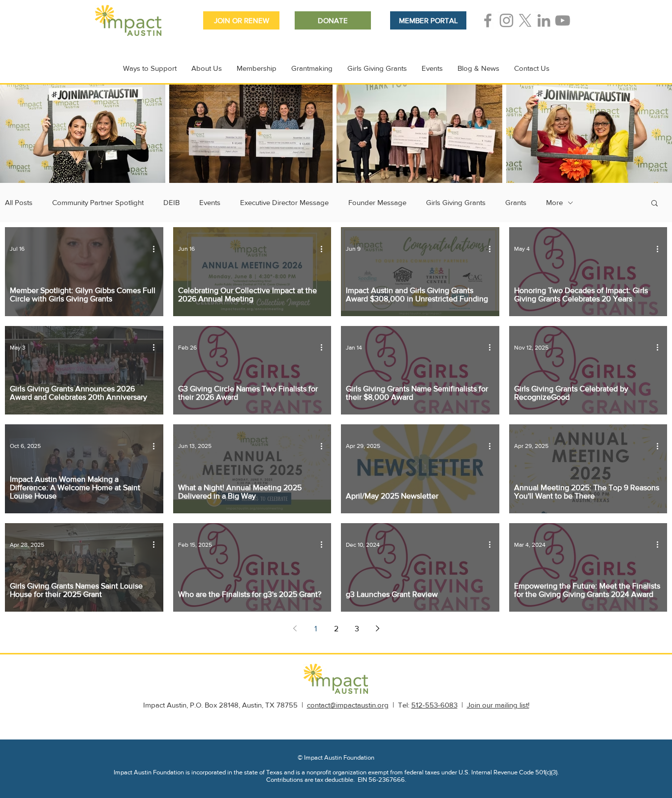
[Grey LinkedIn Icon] (544, 20)
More (554, 202)
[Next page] (377, 628)
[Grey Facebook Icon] (488, 20)
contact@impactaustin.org (348, 705)
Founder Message (377, 202)
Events (209, 202)
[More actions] (157, 249)
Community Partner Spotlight (98, 202)
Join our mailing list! (498, 705)
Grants (515, 202)
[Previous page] (295, 628)
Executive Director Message (284, 202)
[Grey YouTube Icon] (562, 20)
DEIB (171, 202)
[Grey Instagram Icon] (506, 20)
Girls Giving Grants (456, 202)
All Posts (18, 202)
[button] (654, 204)
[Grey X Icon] (525, 20)
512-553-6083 (434, 705)
